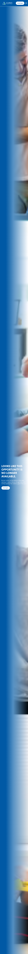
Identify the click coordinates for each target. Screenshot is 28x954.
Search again (5, 487)
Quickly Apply (20, 3)
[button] (25, 3)
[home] (7, 3)
